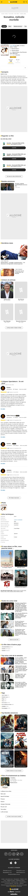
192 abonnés (9, 417)
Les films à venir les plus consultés (14, 816)
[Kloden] (3, 388)
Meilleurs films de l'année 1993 (19, 590)
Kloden (9, 387)
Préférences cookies (20, 880)
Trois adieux (3, 809)
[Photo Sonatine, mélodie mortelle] (4, 507)
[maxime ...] (3, 444)
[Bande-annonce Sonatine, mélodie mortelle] (5, 50)
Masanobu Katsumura (21, 321)
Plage (4, 698)
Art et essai (6, 702)
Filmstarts (5, 870)
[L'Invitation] (5, 783)
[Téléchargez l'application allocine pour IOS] (12, 862)
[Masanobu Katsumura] (21, 312)
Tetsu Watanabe (14, 53)
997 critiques (15, 389)
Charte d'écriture (22, 881)
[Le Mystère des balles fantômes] (21, 578)
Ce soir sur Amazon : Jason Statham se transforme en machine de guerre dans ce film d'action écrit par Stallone (21, 624)
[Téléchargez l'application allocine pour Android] (16, 862)
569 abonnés (9, 472)
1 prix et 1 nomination (18, 519)
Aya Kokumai (23, 52)
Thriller (15, 47)
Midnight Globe (21, 567)
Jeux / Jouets (5, 695)
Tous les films (11, 13)
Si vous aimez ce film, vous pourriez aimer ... (11, 547)
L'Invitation (12, 777)
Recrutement (16, 879)
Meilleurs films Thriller (5, 591)
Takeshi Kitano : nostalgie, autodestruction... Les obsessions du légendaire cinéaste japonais (13, 263)
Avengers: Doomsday (5, 804)
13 (7, 587)
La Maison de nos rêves (6, 791)
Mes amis (17, 59)
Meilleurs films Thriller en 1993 (16, 591)
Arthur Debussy (11, 415)
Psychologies (6, 708)
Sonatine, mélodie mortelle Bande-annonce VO (21, 184)
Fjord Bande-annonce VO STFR (7, 748)
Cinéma (6, 13)
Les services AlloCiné (9, 883)
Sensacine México (12, 874)
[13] (7, 578)
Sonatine (6, 648)
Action (11, 47)
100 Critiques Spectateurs (14, 497)
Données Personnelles (5, 881)
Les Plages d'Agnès (7, 567)
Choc (4, 700)
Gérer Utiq (16, 883)
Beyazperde (6, 872)
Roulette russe (6, 697)
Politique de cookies (11, 880)
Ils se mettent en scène (8, 704)
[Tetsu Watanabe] (7, 312)
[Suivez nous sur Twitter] (10, 854)
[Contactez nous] (22, 854)
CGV (5, 880)
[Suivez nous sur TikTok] (18, 854)
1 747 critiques (16, 472)
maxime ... (9, 443)
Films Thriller (16, 13)
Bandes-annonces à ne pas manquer (14, 770)
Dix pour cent (4, 806)
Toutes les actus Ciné (14, 639)
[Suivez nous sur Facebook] (6, 854)
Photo (3, 503)
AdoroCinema (19, 872)
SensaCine (19, 870)
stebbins (9, 470)
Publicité (22, 879)
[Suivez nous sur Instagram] (14, 854)
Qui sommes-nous (9, 879)
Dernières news (7, 243)
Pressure (3, 799)
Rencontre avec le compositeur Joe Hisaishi (19, 272)
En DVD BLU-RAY (6, 139)
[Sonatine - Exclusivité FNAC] (4, 143)
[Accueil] (12, 2)
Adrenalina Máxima (7, 646)
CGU (26, 879)
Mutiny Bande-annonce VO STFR (7, 766)
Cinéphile (5, 706)
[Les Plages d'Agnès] (7, 558)
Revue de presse (14, 881)
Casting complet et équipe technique (14, 327)
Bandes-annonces (8, 181)
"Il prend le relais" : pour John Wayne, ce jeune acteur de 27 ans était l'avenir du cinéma (20, 676)
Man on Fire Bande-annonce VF (21, 730)
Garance (2, 801)
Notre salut (3, 793)
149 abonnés (9, 389)
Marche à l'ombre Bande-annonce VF (21, 748)
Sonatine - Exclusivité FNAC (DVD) (15, 143)
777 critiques (15, 417)
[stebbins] (3, 471)
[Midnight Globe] (21, 558)
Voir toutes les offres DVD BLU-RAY (14, 176)
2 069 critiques (16, 445)
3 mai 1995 (12, 45)
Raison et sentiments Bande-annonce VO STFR (7, 730)
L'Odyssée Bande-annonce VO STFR (21, 766)
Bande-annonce (13, 782)
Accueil (2, 13)
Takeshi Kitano (15, 48)
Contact (2, 879)
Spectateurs (11, 59)
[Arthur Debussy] (3, 416)
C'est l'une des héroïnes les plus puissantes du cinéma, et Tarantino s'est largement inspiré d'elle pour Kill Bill (21, 615)
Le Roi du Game (4, 811)
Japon (15, 516)
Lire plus (3, 409)
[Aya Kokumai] (21, 290)
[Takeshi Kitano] (7, 290)
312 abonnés (9, 445)
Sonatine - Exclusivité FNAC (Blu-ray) (16, 154)
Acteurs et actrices (8, 280)
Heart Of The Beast (5, 796)
